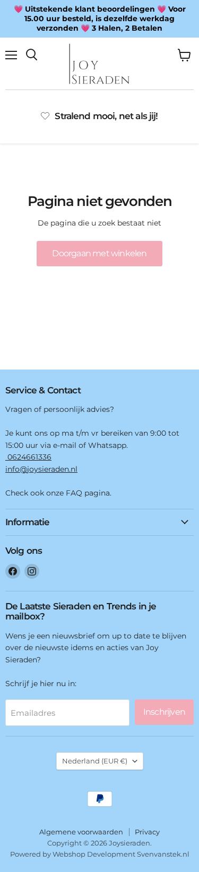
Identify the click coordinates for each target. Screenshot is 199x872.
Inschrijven (164, 712)
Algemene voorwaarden (81, 832)
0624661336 (28, 457)
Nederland (94, 761)
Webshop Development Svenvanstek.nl (121, 854)
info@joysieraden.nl (41, 469)
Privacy (147, 832)
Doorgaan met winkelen (99, 253)
